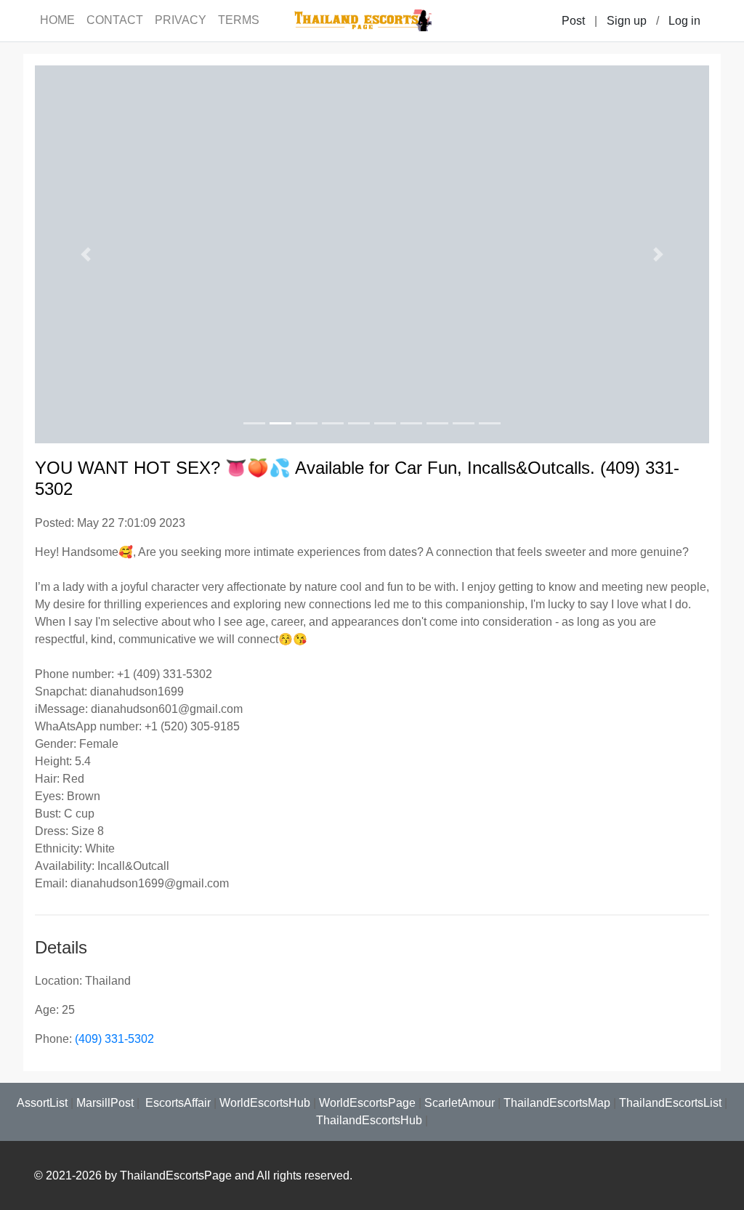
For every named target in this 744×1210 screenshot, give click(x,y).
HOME (57, 20)
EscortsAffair (176, 1103)
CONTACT (114, 20)
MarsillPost (105, 1103)
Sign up (627, 21)
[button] (85, 254)
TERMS (238, 20)
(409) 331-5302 (114, 1039)
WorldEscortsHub (264, 1103)
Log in (684, 21)
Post (573, 21)
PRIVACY (180, 20)
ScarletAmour (459, 1103)
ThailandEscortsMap (557, 1103)
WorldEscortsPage (367, 1103)
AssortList (42, 1103)
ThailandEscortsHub (369, 1120)
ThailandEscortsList (670, 1103)
